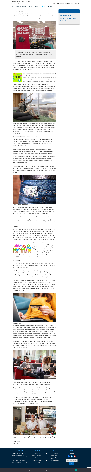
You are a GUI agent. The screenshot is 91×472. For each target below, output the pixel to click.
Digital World (37, 457)
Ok (75, 470)
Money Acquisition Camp (21, 2)
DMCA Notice (54, 458)
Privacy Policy (55, 455)
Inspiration (37, 462)
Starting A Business (37, 455)
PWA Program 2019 (65, 15)
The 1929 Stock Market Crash (68, 18)
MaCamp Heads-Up (65, 20)
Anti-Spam (55, 457)
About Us (37, 453)
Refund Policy (55, 460)
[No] (89, 470)
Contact (72, 453)
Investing (37, 458)
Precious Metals (37, 460)
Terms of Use (54, 453)
